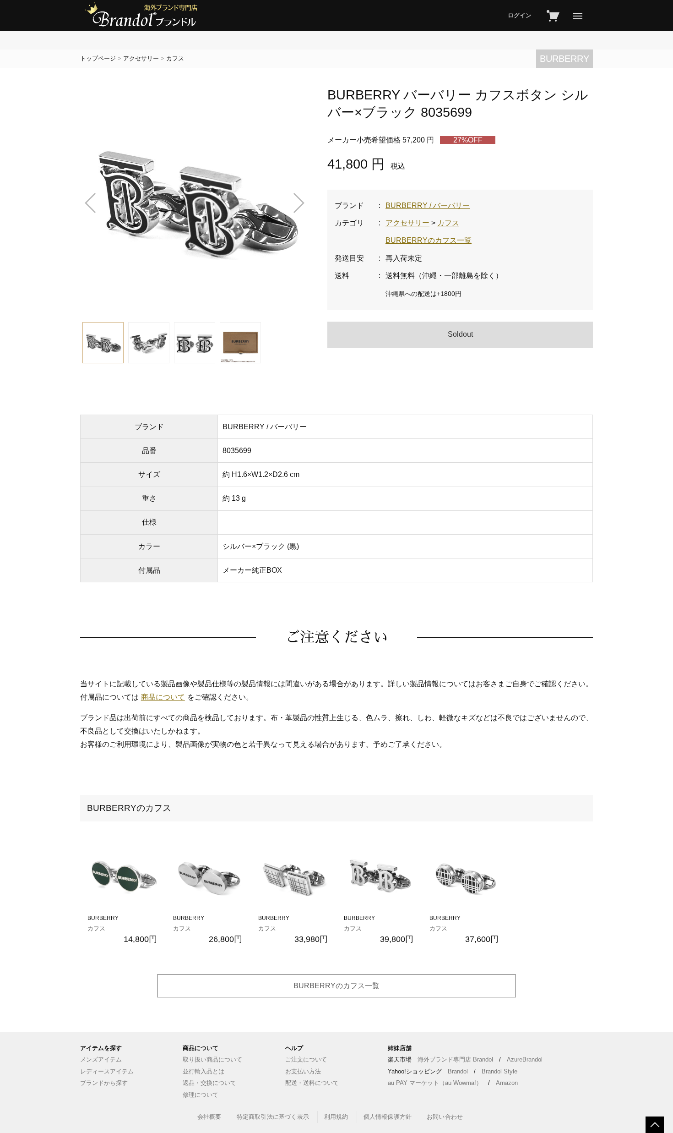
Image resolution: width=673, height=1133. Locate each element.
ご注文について (306, 1059)
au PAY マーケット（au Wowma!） (435, 1082)
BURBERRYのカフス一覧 (428, 240)
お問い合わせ (445, 1116)
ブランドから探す (104, 1082)
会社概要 (209, 1116)
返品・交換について (209, 1082)
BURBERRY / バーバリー (427, 205)
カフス (175, 58)
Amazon (507, 1082)
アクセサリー (141, 58)
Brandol (458, 1071)
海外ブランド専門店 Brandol (455, 1059)
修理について (200, 1094)
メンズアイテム (101, 1059)
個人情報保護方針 (388, 1116)
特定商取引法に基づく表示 (273, 1116)
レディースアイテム (107, 1071)
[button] (91, 203)
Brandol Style (499, 1071)
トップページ (98, 58)
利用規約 (336, 1116)
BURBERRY (564, 59)
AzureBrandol (525, 1059)
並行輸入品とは (203, 1071)
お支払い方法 (303, 1071)
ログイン (520, 15)
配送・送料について (312, 1082)
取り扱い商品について (212, 1059)
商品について (163, 697)
